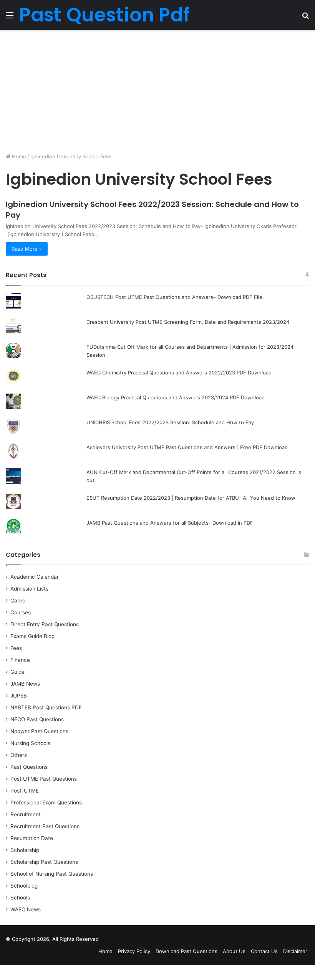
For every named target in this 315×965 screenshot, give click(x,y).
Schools (20, 897)
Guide (17, 672)
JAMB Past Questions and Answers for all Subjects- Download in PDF (169, 523)
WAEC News (25, 909)
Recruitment (25, 814)
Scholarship (24, 850)
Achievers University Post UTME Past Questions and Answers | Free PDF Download (187, 447)
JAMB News (25, 684)
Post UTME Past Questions (43, 779)
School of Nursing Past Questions (51, 874)
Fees (16, 648)
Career (18, 600)
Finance (20, 660)
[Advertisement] (157, 91)
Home (18, 156)
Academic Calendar (34, 577)
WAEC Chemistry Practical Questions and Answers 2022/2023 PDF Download (179, 372)
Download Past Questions (186, 951)
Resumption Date (31, 838)
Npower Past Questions (39, 731)
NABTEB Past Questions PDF (46, 707)
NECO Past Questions (37, 719)
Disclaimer (295, 951)
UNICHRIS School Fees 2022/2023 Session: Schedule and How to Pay (170, 422)
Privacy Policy (134, 951)
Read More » (27, 249)
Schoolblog (24, 886)
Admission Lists (29, 589)
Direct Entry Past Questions (44, 624)
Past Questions (29, 767)
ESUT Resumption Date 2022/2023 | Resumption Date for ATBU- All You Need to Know (190, 498)
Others (18, 755)
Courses (20, 612)
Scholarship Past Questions (44, 862)
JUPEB (18, 696)
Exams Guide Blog (32, 636)
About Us (234, 951)
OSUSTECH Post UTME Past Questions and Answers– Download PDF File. (175, 297)
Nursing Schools (30, 743)
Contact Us (264, 951)
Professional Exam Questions (46, 802)
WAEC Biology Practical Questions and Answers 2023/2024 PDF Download (175, 397)
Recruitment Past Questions (45, 826)
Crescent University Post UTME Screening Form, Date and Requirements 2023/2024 (187, 322)
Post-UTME (24, 791)
